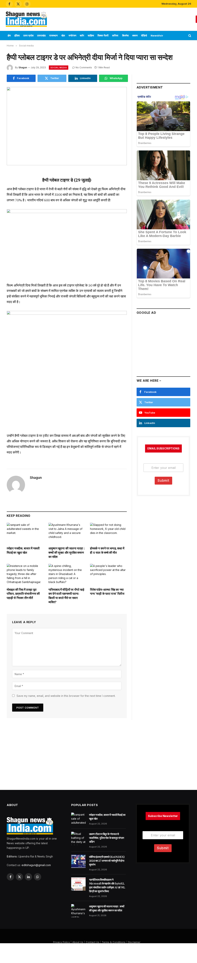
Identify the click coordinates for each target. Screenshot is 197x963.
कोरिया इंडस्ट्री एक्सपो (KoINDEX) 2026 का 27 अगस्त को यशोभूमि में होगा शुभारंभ (107, 860)
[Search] (189, 35)
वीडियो (144, 35)
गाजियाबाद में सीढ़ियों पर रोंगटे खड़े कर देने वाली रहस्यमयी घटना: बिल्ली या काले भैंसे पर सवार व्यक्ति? (66, 596)
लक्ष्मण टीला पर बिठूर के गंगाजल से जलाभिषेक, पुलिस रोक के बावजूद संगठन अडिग (106, 837)
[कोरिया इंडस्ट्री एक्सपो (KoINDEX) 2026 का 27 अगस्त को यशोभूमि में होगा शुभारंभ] (78, 861)
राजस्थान (53, 35)
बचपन (135, 35)
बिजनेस (125, 35)
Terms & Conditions (113, 942)
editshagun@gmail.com (36, 865)
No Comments (84, 67)
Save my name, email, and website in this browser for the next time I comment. (66, 695)
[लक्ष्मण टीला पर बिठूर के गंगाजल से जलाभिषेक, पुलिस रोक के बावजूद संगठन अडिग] (78, 838)
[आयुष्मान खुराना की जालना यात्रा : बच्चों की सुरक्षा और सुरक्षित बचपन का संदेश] (66, 533)
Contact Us (92, 942)
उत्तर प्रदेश (28, 35)
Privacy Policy (61, 942)
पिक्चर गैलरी (103, 35)
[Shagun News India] (26, 19)
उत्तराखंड (41, 35)
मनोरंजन (72, 35)
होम (9, 35)
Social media (58, 67)
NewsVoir (157, 35)
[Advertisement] (123, 18)
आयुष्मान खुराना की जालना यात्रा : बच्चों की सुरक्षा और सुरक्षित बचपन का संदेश (66, 552)
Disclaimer (134, 942)
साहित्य (91, 35)
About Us (77, 942)
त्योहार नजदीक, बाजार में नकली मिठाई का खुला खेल (23, 550)
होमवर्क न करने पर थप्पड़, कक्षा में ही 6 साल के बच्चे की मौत (107, 550)
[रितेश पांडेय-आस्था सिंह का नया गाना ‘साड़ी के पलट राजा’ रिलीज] (108, 574)
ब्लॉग (82, 35)
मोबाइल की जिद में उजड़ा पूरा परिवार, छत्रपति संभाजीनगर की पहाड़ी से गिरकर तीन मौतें (23, 594)
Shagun (22, 67)
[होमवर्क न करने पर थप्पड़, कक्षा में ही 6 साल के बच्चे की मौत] (108, 533)
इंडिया (17, 35)
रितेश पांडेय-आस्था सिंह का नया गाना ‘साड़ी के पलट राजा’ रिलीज (107, 592)
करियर (115, 35)
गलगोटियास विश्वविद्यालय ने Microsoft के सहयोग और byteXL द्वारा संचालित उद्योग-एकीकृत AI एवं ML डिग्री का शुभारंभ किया (107, 885)
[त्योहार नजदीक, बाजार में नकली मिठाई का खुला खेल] (25, 533)
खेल (63, 35)
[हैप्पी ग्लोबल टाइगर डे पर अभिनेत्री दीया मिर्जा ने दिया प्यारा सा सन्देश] (67, 126)
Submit (163, 480)
